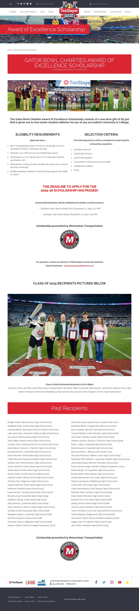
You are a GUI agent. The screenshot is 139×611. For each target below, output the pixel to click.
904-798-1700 (58, 584)
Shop (51, 11)
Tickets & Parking (14, 597)
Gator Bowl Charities (15, 601)
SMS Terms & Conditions (46, 601)
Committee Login (100, 4)
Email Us (72, 584)
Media (87, 11)
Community (115, 11)
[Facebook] (18, 4)
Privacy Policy (30, 601)
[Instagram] (24, 4)
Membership (99, 11)
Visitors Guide (42, 597)
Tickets (12, 11)
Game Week (29, 597)
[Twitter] (21, 4)
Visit (42, 11)
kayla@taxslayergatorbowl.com (78, 266)
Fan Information (28, 11)
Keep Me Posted (46, 4)
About (128, 11)
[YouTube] (27, 4)
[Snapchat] (30, 4)
